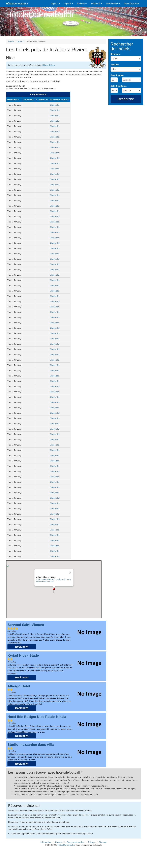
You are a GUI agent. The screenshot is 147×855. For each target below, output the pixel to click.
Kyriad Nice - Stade (23, 655)
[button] (54, 590)
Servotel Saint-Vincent (25, 625)
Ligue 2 (67, 3)
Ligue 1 (54, 3)
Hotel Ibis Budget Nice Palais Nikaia (36, 717)
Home (11, 41)
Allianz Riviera (48, 65)
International (112, 3)
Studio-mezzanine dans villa (30, 744)
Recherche (126, 99)
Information (45, 842)
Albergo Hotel (18, 686)
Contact (58, 842)
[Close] (70, 572)
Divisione (115, 54)
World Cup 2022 (131, 3)
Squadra (115, 64)
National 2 (96, 3)
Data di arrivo (117, 75)
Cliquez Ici (54, 105)
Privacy (91, 842)
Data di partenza (118, 86)
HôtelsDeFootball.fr (17, 3)
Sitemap (103, 842)
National (81, 3)
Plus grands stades (75, 842)
